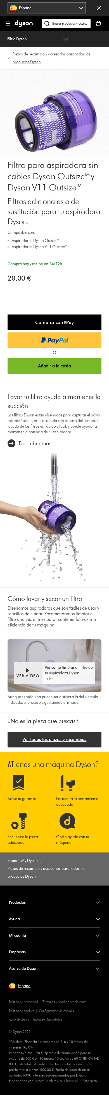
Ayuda (14, 919)
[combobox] (47, 7)
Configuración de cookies (56, 1011)
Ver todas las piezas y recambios (54, 739)
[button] (55, 322)
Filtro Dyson (17, 39)
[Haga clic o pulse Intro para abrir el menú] (8, 23)
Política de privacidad (23, 1002)
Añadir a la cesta (54, 366)
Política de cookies (21, 1011)
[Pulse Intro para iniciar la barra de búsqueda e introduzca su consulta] (66, 23)
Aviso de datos (19, 1020)
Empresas (17, 952)
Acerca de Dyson (23, 968)
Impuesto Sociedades (47, 1020)
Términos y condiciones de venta (64, 1002)
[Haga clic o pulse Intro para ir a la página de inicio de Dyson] (24, 25)
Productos (17, 902)
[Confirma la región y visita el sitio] (99, 8)
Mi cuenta (17, 935)
